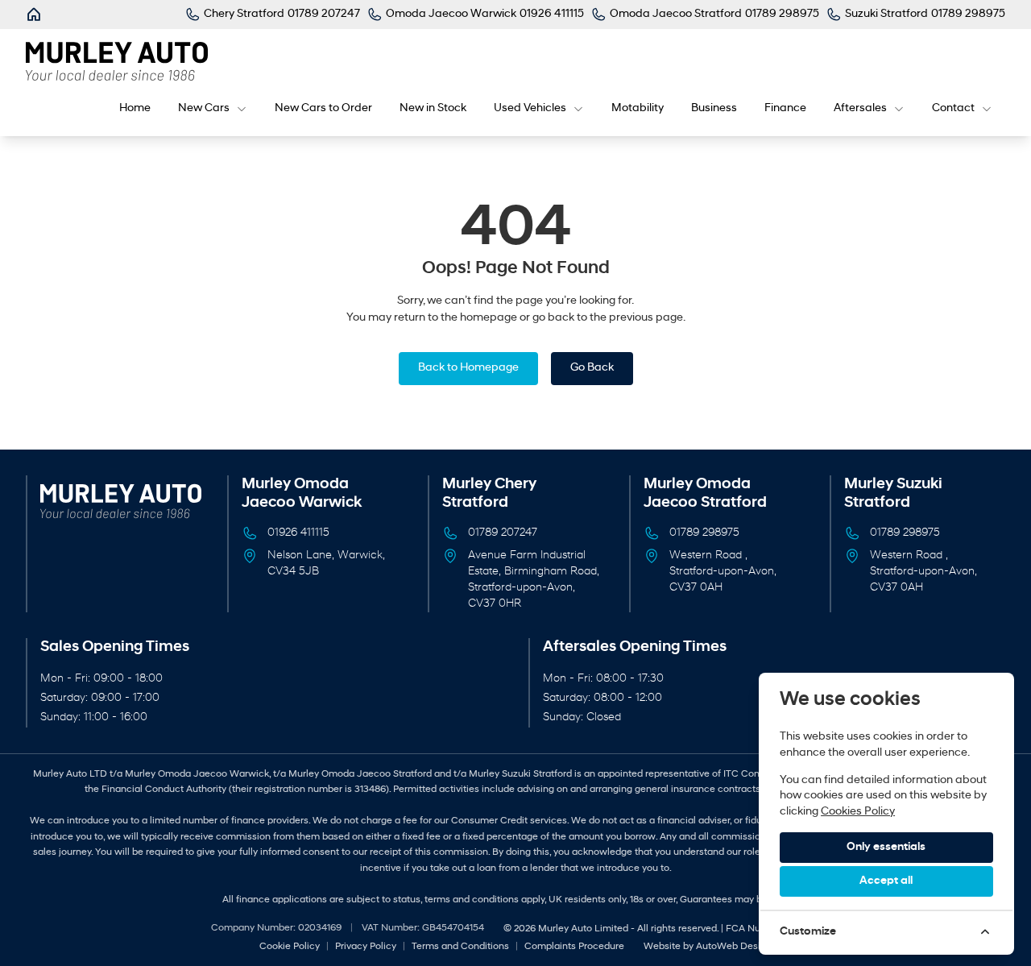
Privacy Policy (365, 946)
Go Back (592, 368)
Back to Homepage (468, 368)
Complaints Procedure (574, 946)
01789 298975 (704, 533)
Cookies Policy (858, 812)
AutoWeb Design (734, 946)
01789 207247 (502, 533)
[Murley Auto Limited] (35, 14)
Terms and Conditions (460, 946)
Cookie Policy (289, 946)
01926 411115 (298, 533)
